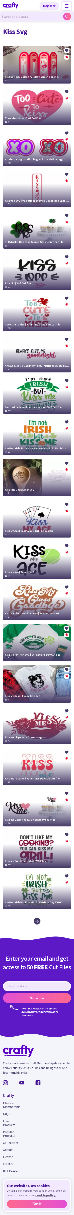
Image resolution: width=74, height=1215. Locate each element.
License (8, 1157)
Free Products (9, 1123)
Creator (8, 1164)
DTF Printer (11, 1171)
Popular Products (9, 1134)
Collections (11, 1143)
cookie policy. (45, 1195)
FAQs (6, 1114)
